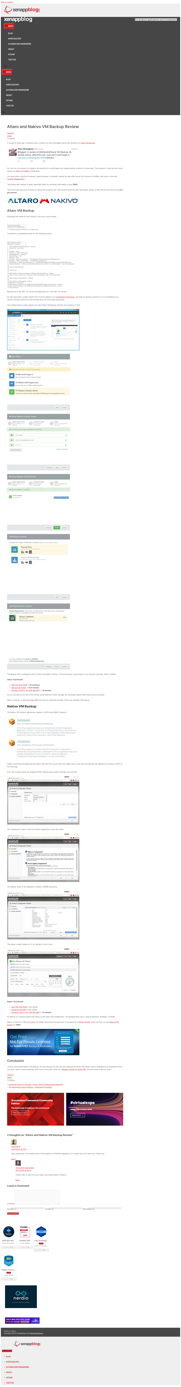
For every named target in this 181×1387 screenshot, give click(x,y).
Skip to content (7, 2)
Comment (11, 1204)
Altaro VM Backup (88, 143)
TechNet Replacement (16, 179)
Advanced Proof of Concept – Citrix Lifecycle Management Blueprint (36, 1084)
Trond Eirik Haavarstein (25, 1168)
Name (9, 1209)
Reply (13, 1159)
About (11, 49)
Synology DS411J (18, 690)
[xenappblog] (18, 21)
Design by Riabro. (10, 1331)
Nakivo (27, 171)
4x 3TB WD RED (32, 690)
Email (47, 1209)
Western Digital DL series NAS (74, 1069)
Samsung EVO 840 (18, 688)
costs (32, 700)
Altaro (18, 171)
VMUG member (84, 1022)
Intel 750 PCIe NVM (19, 685)
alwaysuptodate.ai (36, 1333)
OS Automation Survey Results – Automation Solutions (30, 1087)
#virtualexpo (14, 38)
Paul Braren (15, 1146)
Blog (10, 33)
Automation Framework (19, 44)
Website (86, 1209)
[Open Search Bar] (5, 66)
